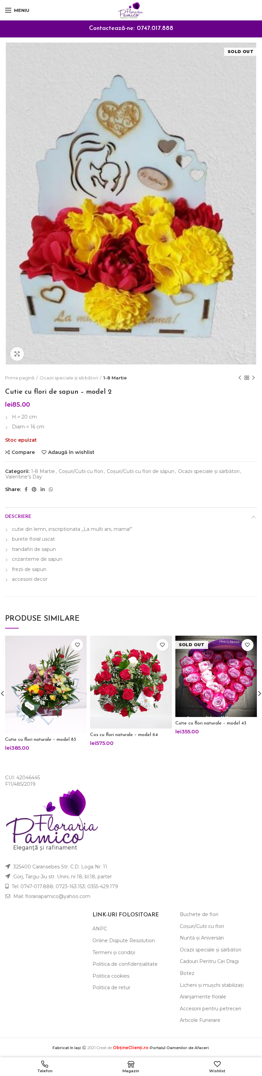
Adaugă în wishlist (71, 452)
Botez (187, 973)
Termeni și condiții (113, 952)
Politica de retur (111, 987)
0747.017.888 (155, 29)
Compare (23, 452)
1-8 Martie (115, 377)
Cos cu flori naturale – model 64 (124, 734)
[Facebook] (26, 489)
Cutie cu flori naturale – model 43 (210, 723)
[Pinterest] (34, 489)
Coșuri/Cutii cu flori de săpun (140, 471)
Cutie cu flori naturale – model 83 (40, 739)
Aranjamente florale (203, 997)
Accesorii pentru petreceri (210, 1009)
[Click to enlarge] (17, 354)
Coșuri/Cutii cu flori (81, 471)
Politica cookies (110, 976)
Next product (253, 377)
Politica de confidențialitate (125, 964)
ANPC (99, 929)
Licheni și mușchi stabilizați (212, 985)
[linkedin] (43, 489)
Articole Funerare (200, 1020)
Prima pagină (19, 377)
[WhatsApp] (51, 489)
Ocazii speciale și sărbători (69, 377)
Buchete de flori (199, 914)
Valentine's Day (23, 477)
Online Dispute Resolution (123, 941)
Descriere (18, 516)
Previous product (239, 377)
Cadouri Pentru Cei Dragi (209, 961)
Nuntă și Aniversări (202, 938)
